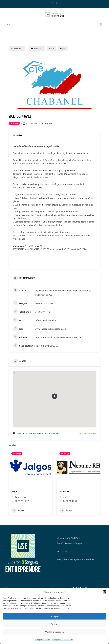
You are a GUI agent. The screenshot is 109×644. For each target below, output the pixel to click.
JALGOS (14, 492)
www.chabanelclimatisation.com (51, 328)
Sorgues (48, 123)
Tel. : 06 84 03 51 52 (67, 551)
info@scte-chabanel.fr (45, 320)
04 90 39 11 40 (42, 311)
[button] (104, 591)
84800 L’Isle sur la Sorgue (69, 543)
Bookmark (38, 48)
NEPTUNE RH (64, 492)
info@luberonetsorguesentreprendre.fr (76, 559)
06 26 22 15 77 (22, 501)
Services (34, 123)
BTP (27, 123)
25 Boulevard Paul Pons (68, 537)
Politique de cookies (43, 639)
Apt (64, 497)
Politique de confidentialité (62, 639)
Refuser (54, 624)
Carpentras (20, 497)
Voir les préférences (54, 632)
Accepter (54, 616)
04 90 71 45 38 (70, 501)
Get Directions (89, 433)
